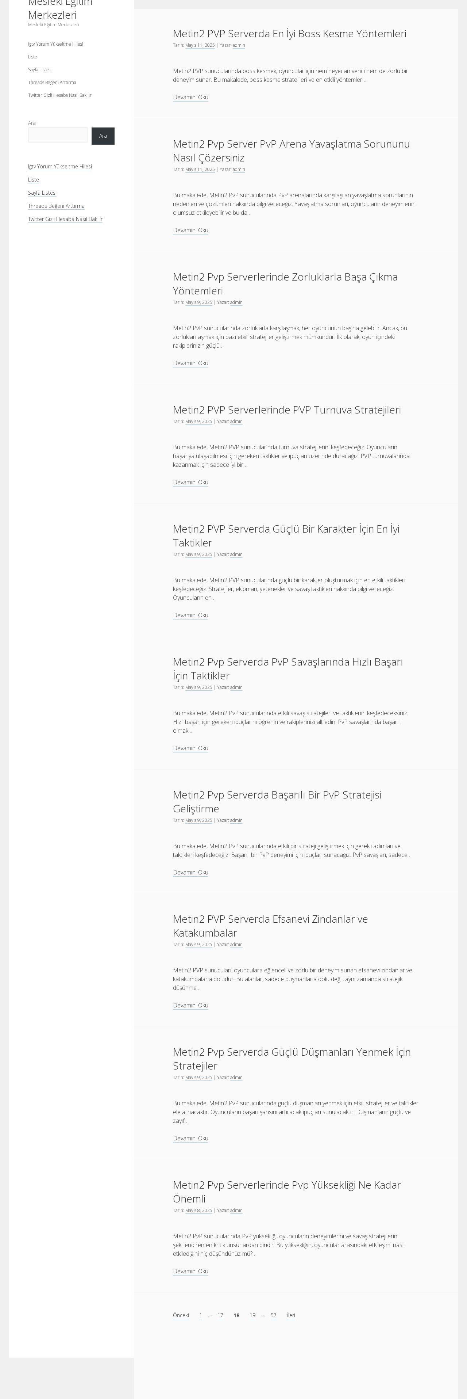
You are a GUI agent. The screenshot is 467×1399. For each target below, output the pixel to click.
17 (220, 1315)
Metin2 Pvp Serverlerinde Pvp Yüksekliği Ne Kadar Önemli (287, 1191)
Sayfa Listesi (39, 69)
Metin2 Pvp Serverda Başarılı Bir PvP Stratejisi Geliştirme (277, 801)
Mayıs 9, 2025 (198, 302)
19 (252, 1315)
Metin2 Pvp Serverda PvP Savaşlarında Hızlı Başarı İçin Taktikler (288, 668)
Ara (32, 122)
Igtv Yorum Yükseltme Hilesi (55, 44)
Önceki (181, 1315)
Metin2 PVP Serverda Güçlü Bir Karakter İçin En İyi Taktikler (286, 535)
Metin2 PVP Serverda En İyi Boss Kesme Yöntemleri (289, 33)
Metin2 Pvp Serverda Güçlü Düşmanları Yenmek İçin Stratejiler (292, 1058)
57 (274, 1315)
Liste (32, 57)
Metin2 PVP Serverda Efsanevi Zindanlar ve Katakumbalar (270, 925)
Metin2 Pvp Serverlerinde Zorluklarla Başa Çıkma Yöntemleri (285, 283)
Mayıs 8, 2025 (198, 1210)
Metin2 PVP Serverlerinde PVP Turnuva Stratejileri (287, 409)
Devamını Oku (190, 97)
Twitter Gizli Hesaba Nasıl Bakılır (60, 95)
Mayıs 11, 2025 (200, 45)
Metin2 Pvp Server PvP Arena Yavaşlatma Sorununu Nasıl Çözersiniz (291, 150)
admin (239, 45)
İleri (291, 1315)
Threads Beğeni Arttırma (52, 82)
